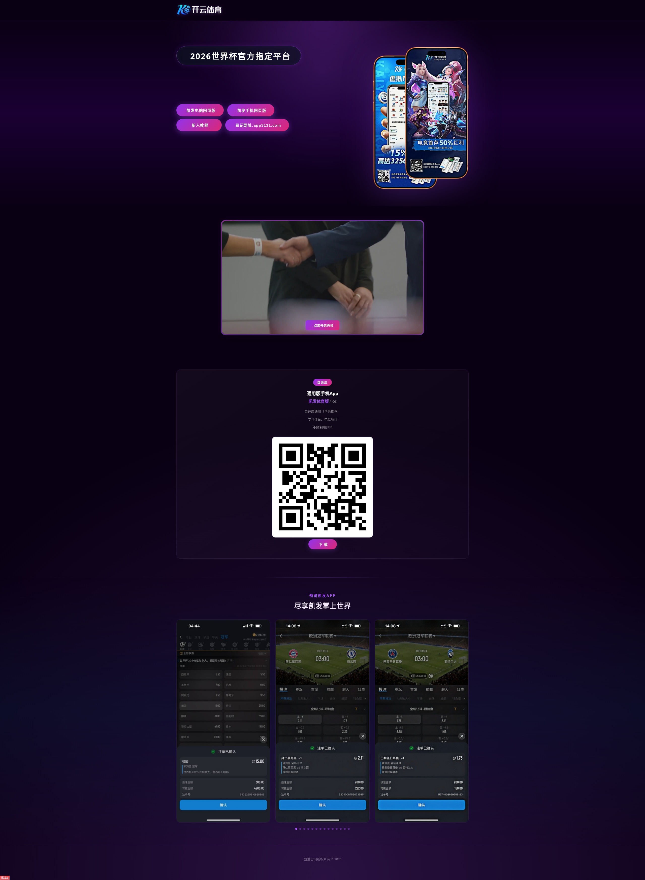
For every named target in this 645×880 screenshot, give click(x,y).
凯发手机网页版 (252, 110)
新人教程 (200, 125)
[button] (296, 829)
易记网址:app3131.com (258, 125)
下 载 (323, 544)
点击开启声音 (323, 325)
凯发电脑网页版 (201, 110)
